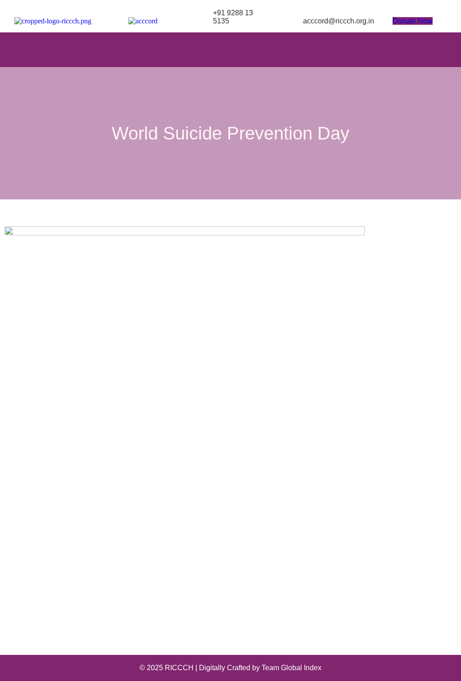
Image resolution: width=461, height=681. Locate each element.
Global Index (301, 668)
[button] (230, 49)
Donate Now (413, 21)
